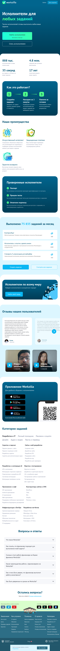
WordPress (29, 490)
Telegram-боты (27, 511)
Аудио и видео (51, 626)
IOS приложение (7, 490)
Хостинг (4, 516)
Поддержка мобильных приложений (13, 500)
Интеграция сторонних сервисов (11, 472)
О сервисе (14, 619)
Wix (27, 495)
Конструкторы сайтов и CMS (36, 487)
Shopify (28, 497)
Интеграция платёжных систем (11, 479)
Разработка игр (29, 458)
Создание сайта (29, 448)
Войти (44, 2)
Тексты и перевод (51, 629)
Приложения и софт (9, 487)
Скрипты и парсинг (9, 445)
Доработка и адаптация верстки (33, 472)
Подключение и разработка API (11, 474)
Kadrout (27, 629)
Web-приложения (7, 497)
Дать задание (52, 2)
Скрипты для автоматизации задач (12, 456)
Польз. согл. (38, 624)
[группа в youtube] (14, 607)
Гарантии (3, 626)
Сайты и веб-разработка (33, 445)
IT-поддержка (6, 523)
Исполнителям (15, 624)
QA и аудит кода (29, 481)
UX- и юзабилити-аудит (31, 474)
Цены (2, 622)
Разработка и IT (51, 622)
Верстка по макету (29, 469)
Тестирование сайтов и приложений (34, 477)
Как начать (3, 619)
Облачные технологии (8, 518)
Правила (13, 629)
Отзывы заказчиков (40, 626)
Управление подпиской (17, 631)
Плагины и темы (31, 500)
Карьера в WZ (38, 622)
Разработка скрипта (8, 453)
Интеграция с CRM (28, 518)
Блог (26, 624)
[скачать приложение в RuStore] (56, 607)
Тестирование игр (29, 479)
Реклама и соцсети (52, 619)
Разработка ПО (29, 453)
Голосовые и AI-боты (29, 521)
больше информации (35, 596)
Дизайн (49, 624)
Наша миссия (38, 619)
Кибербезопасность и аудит (10, 521)
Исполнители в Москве (53, 634)
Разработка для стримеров (33, 461)
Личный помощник (52, 631)
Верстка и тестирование (32, 466)
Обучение (13, 622)
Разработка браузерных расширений (13, 502)
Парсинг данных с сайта (9, 448)
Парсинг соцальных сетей (9, 451)
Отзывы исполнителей (40, 629)
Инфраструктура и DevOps (11, 508)
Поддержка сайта (30, 456)
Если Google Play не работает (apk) (45, 609)
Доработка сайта (30, 451)
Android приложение (8, 492)
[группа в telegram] (8, 607)
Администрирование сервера (10, 511)
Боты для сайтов (28, 516)
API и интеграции (7, 469)
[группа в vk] (3, 607)
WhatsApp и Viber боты (30, 513)
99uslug (27, 631)
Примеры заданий (5, 624)
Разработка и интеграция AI (12, 466)
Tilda (27, 492)
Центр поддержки (29, 619)
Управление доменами (9, 513)
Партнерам (14, 626)
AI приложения (6, 495)
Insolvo (26, 626)
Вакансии (27, 622)
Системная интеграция (9, 477)
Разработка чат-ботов (31, 508)
